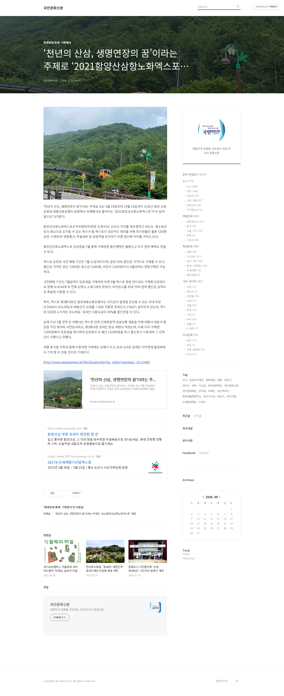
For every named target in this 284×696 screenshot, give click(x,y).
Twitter (204, 453)
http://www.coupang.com (65, 428)
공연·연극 (194, 261)
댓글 (45, 587)
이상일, (203, 385)
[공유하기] (58, 493)
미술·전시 (194, 231)
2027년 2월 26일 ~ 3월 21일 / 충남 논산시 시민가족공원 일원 (88, 467)
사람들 (193, 296)
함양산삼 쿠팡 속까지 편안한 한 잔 (73, 434)
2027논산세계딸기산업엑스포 (69, 462)
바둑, (194, 385)
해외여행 (193, 275)
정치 (192, 191)
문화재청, (211, 380)
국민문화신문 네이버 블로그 (227, 665)
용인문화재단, (215, 385)
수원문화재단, (190, 402)
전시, (185, 380)
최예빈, (212, 391)
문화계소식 (196, 221)
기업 (191, 314)
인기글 (198, 416)
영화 (191, 252)
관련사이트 (222, 681)
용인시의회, (209, 396)
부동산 (193, 196)
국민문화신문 (53, 8)
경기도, (186, 385)
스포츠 (193, 240)
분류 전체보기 (194, 174)
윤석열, (203, 391)
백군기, (228, 380)
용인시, (221, 396)
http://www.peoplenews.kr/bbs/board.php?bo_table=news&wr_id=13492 (96, 362)
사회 (191, 287)
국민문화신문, (231, 385)
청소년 (192, 291)
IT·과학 (192, 328)
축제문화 (191, 246)
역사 (191, 354)
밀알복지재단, (197, 380)
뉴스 (188, 181)
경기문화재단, (190, 391)
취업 (191, 310)
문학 (191, 235)
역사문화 (190, 335)
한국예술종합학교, (192, 396)
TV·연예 (194, 256)
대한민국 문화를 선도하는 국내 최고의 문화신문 (77, 609)
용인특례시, (223, 391)
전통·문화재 (196, 349)
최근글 (186, 416)
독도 (191, 345)
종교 (191, 340)
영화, (220, 380)
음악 (191, 226)
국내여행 (194, 270)
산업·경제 (194, 200)
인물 (191, 324)
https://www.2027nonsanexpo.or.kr (71, 456)
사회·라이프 (193, 281)
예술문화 (191, 216)
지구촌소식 (194, 210)
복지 (191, 319)
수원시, (203, 402)
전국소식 (194, 205)
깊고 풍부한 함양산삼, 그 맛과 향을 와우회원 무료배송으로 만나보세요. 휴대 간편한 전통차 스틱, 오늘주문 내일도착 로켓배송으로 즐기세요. (105, 441)
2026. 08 (212, 497)
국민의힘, (232, 396)
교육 (191, 301)
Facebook (189, 453)
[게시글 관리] (62, 493)
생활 (191, 305)
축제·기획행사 (197, 266)
